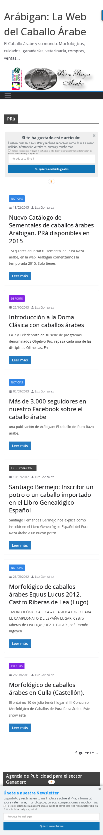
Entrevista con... (22, 468)
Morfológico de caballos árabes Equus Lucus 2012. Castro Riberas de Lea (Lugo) (48, 594)
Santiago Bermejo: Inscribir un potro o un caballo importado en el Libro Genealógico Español (51, 498)
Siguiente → (87, 753)
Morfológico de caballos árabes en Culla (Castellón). (46, 688)
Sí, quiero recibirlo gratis (51, 169)
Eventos (16, 666)
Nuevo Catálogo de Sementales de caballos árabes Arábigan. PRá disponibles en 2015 (51, 229)
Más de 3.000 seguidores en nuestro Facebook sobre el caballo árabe (47, 409)
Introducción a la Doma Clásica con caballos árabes (46, 321)
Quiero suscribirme (51, 826)
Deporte (17, 298)
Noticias (17, 198)
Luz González (44, 207)
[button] (51, 138)
